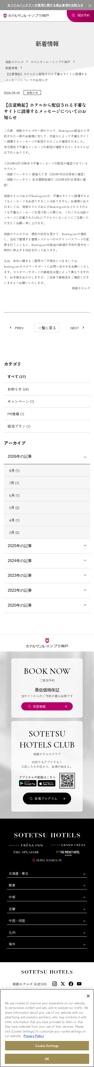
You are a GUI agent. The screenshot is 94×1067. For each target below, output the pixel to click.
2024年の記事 (20, 561)
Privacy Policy (34, 1036)
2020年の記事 (20, 605)
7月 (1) (14, 482)
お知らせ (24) (18, 388)
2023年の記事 (20, 575)
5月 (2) (14, 507)
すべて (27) (16, 376)
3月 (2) (14, 532)
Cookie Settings (47, 1045)
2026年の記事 (20, 456)
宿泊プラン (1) (18, 426)
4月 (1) (14, 520)
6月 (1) (14, 495)
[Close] (88, 996)
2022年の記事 (20, 590)
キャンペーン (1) (20, 401)
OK (47, 1058)
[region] (47, 1028)
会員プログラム (45, 798)
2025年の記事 (20, 546)
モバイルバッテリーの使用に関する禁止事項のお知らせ (45, 5)
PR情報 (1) (15, 413)
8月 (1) (14, 470)
